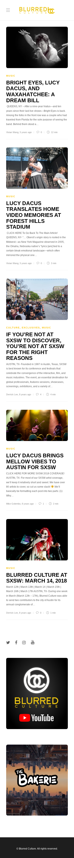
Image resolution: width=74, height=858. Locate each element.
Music (10, 76)
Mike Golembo (13, 503)
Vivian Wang (12, 132)
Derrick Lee (12, 394)
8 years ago (25, 394)
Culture (13, 327)
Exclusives (31, 327)
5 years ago (26, 132)
